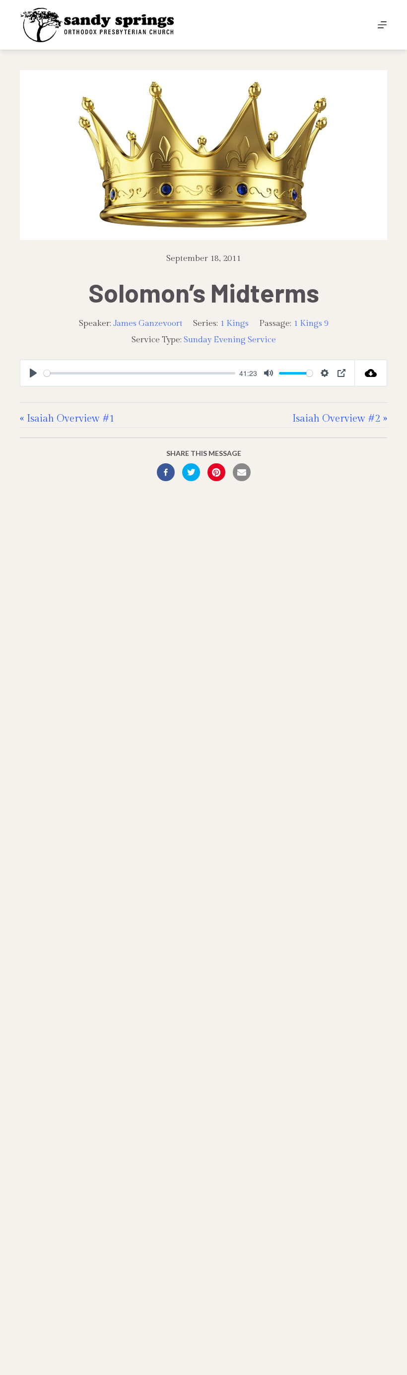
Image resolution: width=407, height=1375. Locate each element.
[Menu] (382, 24)
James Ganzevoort (148, 323)
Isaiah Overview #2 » (339, 419)
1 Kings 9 (311, 323)
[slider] (139, 373)
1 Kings (234, 323)
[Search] (359, 25)
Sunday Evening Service (230, 340)
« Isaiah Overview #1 (67, 419)
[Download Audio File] (371, 373)
